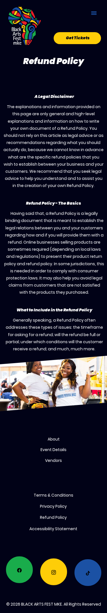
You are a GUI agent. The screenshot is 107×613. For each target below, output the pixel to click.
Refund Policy (53, 517)
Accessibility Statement (53, 529)
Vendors (53, 460)
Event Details (53, 449)
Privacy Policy (53, 506)
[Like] (19, 571)
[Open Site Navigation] (94, 13)
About (54, 439)
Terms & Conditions (53, 495)
